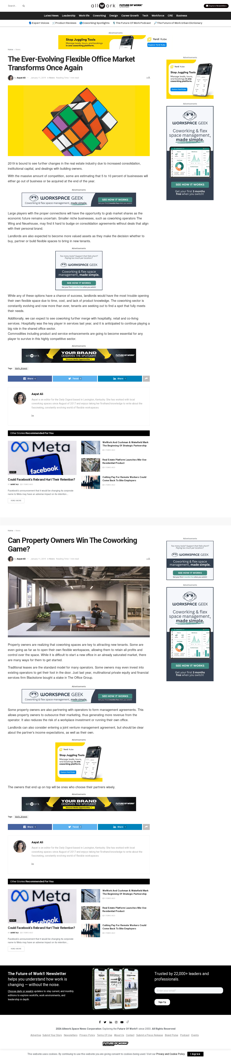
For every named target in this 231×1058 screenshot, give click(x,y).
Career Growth (130, 15)
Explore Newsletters (217, 6)
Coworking (99, 15)
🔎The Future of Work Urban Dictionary (178, 23)
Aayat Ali (21, 78)
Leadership (68, 15)
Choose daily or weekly (20, 991)
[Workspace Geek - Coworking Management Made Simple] (79, 199)
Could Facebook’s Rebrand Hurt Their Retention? (41, 479)
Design (113, 15)
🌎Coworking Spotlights (94, 23)
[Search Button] (23, 6)
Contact (130, 1035)
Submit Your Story (52, 1035)
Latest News (51, 15)
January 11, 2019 (38, 78)
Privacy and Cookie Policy (170, 1054)
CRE (170, 15)
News (18, 49)
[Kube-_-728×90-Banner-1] (115, 41)
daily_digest (21, 368)
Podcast (184, 1035)
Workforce (158, 15)
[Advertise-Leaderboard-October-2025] (79, 355)
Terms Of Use (104, 1035)
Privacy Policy (87, 1035)
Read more (16, 501)
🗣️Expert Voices (39, 23)
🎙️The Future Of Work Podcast (132, 23)
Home (10, 49)
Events (195, 1035)
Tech (145, 15)
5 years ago (27, 484)
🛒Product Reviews (64, 23)
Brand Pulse (171, 1035)
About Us (119, 1035)
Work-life (84, 15)
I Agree (195, 1054)
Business (181, 15)
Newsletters (70, 1035)
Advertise (35, 1035)
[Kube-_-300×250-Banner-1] (190, 78)
